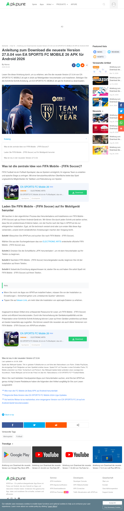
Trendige (6, 443)
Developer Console (80, 481)
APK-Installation (55, 481)
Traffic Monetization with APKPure (85, 492)
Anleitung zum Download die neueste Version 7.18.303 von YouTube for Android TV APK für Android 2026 (76, 466)
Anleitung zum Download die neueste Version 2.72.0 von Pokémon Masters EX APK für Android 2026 (115, 148)
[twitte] (15, 498)
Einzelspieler (36, 198)
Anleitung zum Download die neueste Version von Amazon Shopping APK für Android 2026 (115, 79)
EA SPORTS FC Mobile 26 (34, 186)
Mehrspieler (7, 436)
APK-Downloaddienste (58, 488)
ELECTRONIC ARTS (38, 191)
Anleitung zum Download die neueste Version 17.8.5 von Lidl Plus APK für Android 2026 (107, 466)
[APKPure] (15, 4)
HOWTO (100, 57)
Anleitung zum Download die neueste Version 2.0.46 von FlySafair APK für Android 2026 (115, 90)
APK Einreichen (79, 488)
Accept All (112, 503)
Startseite (5, 46)
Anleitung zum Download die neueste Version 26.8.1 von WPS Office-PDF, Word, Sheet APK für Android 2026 (115, 127)
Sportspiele (25, 198)
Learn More (52, 506)
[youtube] (18, 498)
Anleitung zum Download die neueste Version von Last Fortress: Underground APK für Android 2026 (115, 138)
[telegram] (7, 498)
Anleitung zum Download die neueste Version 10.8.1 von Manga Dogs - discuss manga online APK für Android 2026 (115, 68)
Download (79, 192)
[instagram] (11, 498)
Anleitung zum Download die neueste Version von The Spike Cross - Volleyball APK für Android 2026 (115, 116)
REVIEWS (115, 52)
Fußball (19, 436)
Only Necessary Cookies (112, 507)
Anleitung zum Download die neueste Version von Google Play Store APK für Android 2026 (16, 466)
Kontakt (105, 485)
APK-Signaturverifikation (58, 485)
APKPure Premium (56, 492)
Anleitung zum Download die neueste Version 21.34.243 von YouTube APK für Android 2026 (46, 466)
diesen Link (22, 300)
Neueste (97, 111)
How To (12, 46)
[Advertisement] (62, 26)
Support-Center (107, 492)
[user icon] (114, 4)
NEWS (99, 52)
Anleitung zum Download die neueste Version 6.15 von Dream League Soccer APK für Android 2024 (115, 100)
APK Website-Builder (80, 485)
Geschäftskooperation (110, 488)
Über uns (105, 481)
